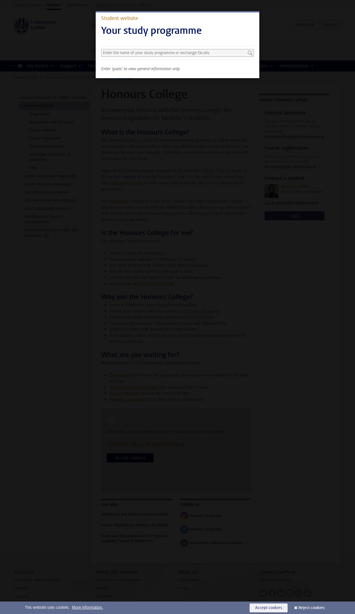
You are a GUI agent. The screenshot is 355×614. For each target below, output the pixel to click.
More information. (87, 607)
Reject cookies (311, 607)
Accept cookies (268, 607)
